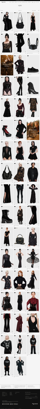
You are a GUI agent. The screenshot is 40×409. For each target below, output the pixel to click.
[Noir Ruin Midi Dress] (20, 344)
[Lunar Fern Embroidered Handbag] (20, 236)
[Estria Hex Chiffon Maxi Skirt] (7, 21)
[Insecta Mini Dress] (7, 301)
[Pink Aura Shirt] (7, 107)
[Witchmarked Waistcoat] (33, 322)
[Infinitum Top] (20, 129)
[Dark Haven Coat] (20, 322)
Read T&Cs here (30, 398)
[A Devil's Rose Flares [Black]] (7, 322)
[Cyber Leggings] (20, 86)
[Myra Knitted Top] (20, 107)
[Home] (4, 2)
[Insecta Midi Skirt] (33, 258)
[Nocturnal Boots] (7, 215)
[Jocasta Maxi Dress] (33, 279)
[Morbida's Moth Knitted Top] (20, 279)
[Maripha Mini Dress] (33, 236)
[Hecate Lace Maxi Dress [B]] (20, 301)
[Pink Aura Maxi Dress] (33, 193)
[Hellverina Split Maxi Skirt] (7, 193)
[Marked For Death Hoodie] (33, 344)
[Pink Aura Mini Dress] (20, 64)
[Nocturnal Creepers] (33, 64)
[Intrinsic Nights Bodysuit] (7, 150)
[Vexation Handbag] (7, 172)
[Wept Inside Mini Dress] (33, 150)
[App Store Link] (11, 404)
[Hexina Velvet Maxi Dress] (33, 21)
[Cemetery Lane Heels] (7, 129)
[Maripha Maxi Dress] (20, 258)
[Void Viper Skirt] (33, 215)
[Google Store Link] (16, 404)
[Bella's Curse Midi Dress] (20, 366)
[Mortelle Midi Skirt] (33, 107)
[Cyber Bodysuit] (7, 86)
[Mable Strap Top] (20, 150)
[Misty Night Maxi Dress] (20, 215)
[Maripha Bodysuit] (7, 258)
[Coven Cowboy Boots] (33, 86)
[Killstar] (35, 404)
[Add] (12, 30)
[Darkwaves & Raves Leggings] (20, 193)
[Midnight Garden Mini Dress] (7, 279)
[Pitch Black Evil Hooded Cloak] (7, 366)
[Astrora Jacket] (33, 172)
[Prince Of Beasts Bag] (20, 21)
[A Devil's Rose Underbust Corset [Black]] (33, 301)
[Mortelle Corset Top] (7, 42)
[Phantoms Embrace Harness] (33, 42)
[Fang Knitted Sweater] (7, 344)
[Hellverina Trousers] (20, 42)
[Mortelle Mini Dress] (20, 172)
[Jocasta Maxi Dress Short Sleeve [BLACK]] (7, 236)
